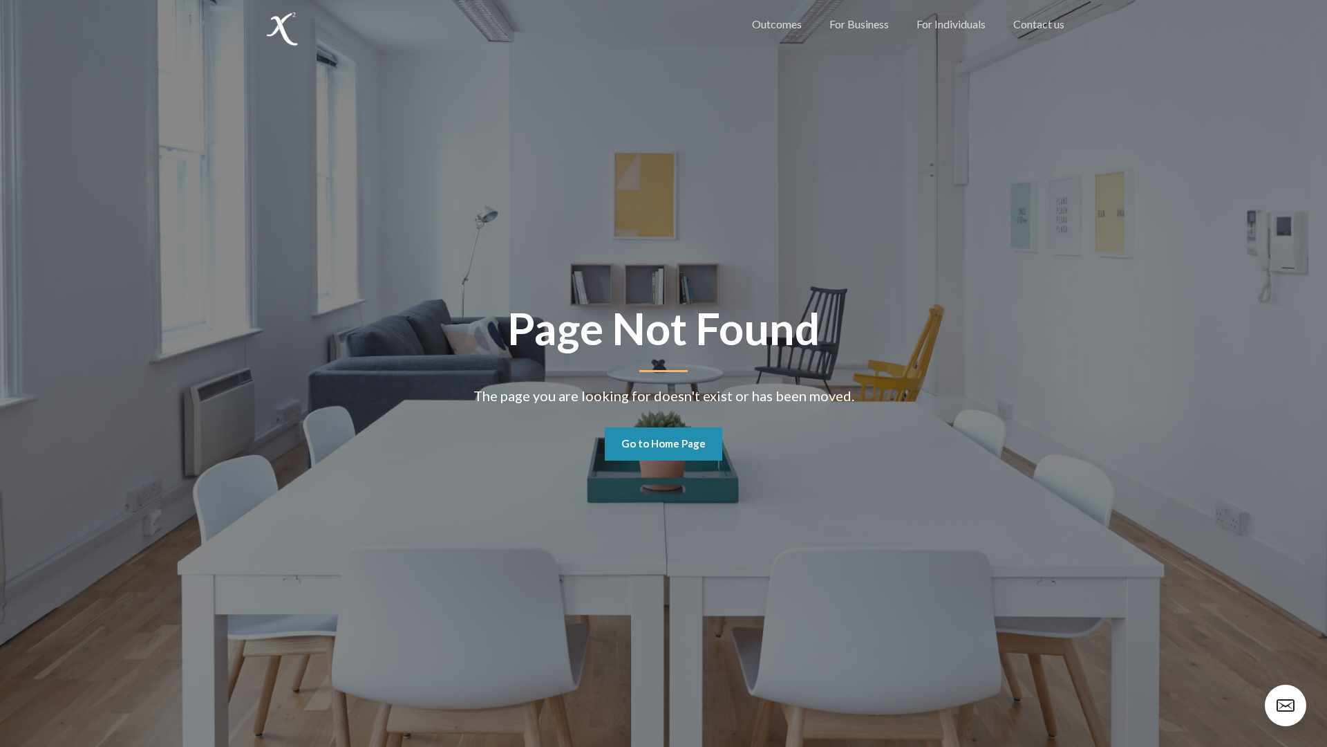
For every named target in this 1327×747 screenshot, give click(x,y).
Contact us (1038, 23)
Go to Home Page (663, 443)
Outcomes (777, 23)
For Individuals (951, 23)
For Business (859, 23)
